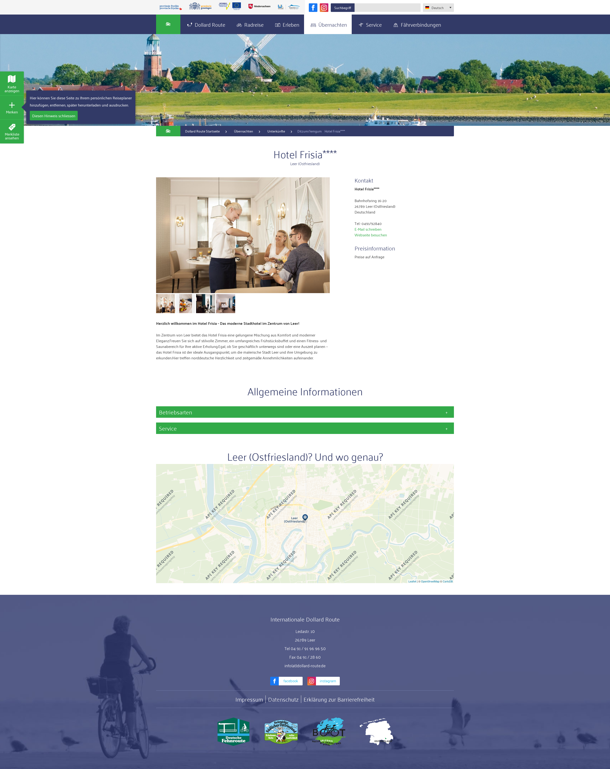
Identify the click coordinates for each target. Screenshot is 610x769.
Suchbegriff (342, 7)
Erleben (291, 24)
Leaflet (412, 581)
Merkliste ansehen (12, 136)
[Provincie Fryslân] (171, 7)
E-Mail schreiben (368, 229)
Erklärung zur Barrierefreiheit (339, 699)
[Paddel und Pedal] (329, 732)
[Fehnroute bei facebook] (313, 7)
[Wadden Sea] (289, 7)
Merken (12, 111)
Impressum (249, 699)
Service (374, 24)
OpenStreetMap (430, 581)
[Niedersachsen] (259, 6)
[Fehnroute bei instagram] (324, 7)
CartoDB (448, 581)
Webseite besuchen (371, 234)
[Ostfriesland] (376, 732)
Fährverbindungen (421, 24)
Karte (12, 88)
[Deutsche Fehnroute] (233, 732)
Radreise (254, 24)
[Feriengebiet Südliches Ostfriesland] (281, 732)
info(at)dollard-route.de (305, 665)
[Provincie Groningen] (200, 6)
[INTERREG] (230, 6)
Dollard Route (210, 24)
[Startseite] (168, 24)
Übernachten (332, 24)
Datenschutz (283, 699)
